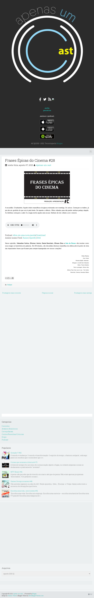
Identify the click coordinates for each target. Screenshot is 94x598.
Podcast (9, 285)
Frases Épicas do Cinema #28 (30, 160)
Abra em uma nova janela (24, 235)
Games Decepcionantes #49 (21, 481)
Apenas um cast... (18, 594)
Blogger (60, 143)
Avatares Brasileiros (10, 429)
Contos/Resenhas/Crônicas (13, 434)
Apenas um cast (43, 165)
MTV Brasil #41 (16, 472)
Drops (4, 437)
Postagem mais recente (11, 293)
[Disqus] (47, 324)
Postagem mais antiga (83, 293)
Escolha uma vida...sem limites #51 (24, 491)
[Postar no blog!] (8, 278)
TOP (90, 594)
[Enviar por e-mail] (6, 278)
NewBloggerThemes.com (36, 596)
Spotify (32, 238)
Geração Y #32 (16, 453)
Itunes (25, 238)
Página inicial (47, 293)
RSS (39, 238)
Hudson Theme (12, 596)
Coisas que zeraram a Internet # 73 (24, 462)
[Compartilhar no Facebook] (13, 278)
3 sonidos (6, 426)
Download (41, 235)
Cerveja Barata (7, 431)
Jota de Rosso (70, 243)
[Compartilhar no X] (10, 278)
